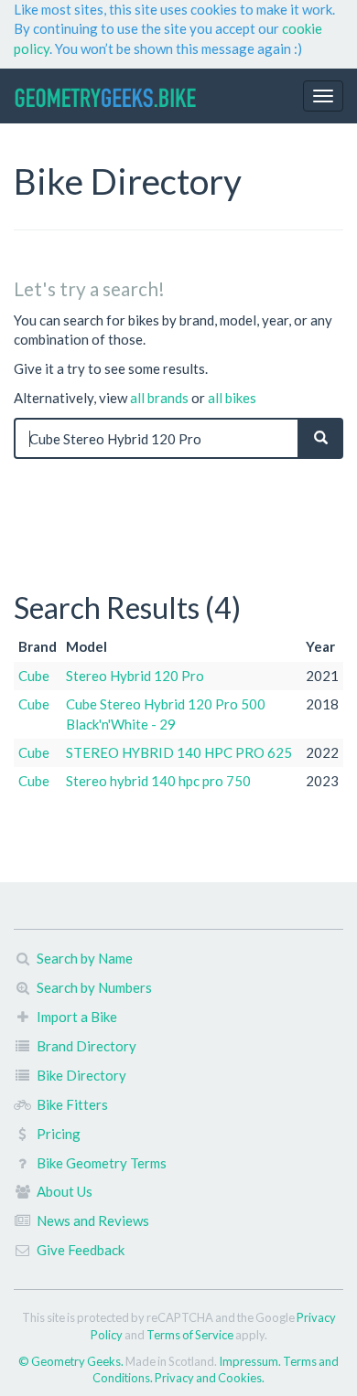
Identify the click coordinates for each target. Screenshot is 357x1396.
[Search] (320, 438)
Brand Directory (86, 1046)
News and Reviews (93, 1220)
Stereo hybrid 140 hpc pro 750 (158, 781)
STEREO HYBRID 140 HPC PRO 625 (179, 752)
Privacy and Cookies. (210, 1377)
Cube (33, 675)
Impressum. (251, 1361)
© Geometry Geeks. (71, 1361)
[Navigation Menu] (323, 96)
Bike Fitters (72, 1104)
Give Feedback (80, 1249)
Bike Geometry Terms (102, 1163)
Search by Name (85, 958)
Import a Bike (77, 1016)
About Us (64, 1191)
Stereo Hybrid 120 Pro (135, 675)
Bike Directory (81, 1075)
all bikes (232, 397)
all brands (159, 397)
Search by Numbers (94, 987)
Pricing (59, 1133)
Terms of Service (189, 1334)
